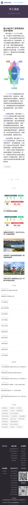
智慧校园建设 (22, 416)
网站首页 (4, 446)
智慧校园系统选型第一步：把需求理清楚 (11, 390)
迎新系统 (12, 427)
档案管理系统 (14, 458)
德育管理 (23, 462)
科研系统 (23, 465)
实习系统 (23, 453)
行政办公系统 (4, 326)
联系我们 (23, 483)
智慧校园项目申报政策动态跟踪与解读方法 (11, 372)
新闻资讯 (4, 471)
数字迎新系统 (5, 413)
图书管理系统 (14, 455)
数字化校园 (19, 408)
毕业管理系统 (4, 355)
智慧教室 (14, 460)
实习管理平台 (19, 427)
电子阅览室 (14, 453)
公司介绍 (23, 468)
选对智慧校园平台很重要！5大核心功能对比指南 (13, 384)
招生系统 (23, 455)
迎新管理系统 (4, 337)
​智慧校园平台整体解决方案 (7, 296)
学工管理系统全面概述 (11, 211)
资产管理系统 (4, 320)
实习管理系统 (14, 416)
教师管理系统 (5, 418)
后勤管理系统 (4, 349)
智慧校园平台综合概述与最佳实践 (9, 290)
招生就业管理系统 (14, 494)
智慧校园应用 (14, 468)
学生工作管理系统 (14, 413)
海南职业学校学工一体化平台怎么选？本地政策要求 (14, 233)
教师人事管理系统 (14, 424)
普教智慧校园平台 (14, 451)
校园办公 (23, 451)
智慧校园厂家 (22, 500)
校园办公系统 (13, 418)
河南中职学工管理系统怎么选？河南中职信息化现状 (14, 279)
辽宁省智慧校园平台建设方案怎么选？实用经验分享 (13, 367)
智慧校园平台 (5, 408)
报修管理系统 (4, 331)
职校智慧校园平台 (14, 448)
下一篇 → (17, 179)
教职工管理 (23, 460)
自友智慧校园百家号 (7, 500)
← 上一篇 (10, 179)
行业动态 (4, 473)
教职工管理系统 (5, 308)
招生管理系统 (4, 314)
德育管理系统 (5, 421)
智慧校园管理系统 (14, 421)
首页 (9, 13)
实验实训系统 (14, 471)
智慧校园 (12, 408)
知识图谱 (13, 13)
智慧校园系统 (19, 410)
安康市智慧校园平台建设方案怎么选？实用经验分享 (13, 378)
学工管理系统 (15, 33)
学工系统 (18, 13)
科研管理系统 (4, 343)
